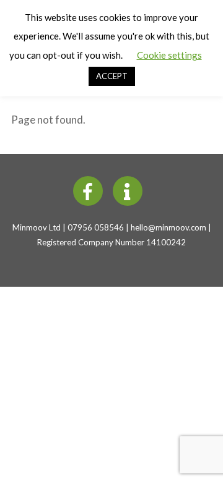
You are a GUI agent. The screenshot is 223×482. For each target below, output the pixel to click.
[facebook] (90, 189)
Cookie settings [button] (169, 55)
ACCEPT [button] (112, 76)
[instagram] (130, 189)
